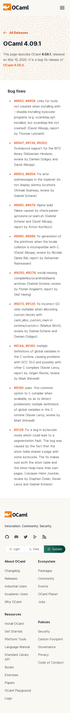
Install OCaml (14, 624)
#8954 (30, 174)
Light (17, 549)
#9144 (19, 346)
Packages (45, 571)
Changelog (12, 571)
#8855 (19, 101)
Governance (47, 647)
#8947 (19, 143)
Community (46, 578)
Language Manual (17, 647)
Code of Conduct (51, 662)
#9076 (31, 273)
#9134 (30, 143)
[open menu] (62, 8)
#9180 (30, 346)
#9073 (19, 304)
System (57, 549)
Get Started (13, 631)
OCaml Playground (18, 690)
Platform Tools (15, 639)
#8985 (19, 236)
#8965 (19, 205)
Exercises (11, 675)
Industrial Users (16, 586)
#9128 (18, 430)
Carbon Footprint (50, 639)
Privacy (43, 655)
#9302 (42, 143)
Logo (8, 698)
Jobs (41, 602)
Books (9, 667)
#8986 (30, 236)
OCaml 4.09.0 (13, 65)
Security (44, 631)
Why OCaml (13, 602)
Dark (36, 549)
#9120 (30, 304)
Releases (11, 578)
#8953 (19, 174)
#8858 (30, 101)
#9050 (19, 273)
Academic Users (16, 594)
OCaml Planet (48, 594)
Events (43, 586)
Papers (10, 683)
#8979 (30, 205)
